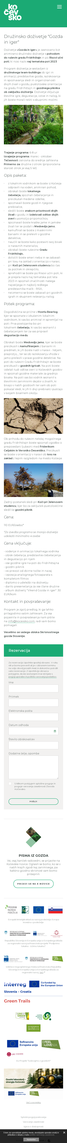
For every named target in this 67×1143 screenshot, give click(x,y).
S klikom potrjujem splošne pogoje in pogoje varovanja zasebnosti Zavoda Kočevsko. (35, 786)
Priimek (14, 697)
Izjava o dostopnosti (33, 1126)
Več (41, 972)
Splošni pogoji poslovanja (33, 1117)
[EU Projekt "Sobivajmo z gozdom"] (33, 1047)
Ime (11, 682)
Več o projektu (33, 1102)
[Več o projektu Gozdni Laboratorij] (33, 1083)
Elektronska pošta (20, 711)
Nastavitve (31, 1139)
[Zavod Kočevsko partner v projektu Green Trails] (33, 991)
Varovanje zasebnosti (33, 1122)
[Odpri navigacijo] (59, 7)
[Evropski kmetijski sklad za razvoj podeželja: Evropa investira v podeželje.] (33, 909)
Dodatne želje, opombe (24, 753)
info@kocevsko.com (21, 621)
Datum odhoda (19, 725)
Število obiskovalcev (22, 739)
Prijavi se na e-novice (33, 883)
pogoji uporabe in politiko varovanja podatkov (33, 676)
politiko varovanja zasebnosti (42, 1135)
